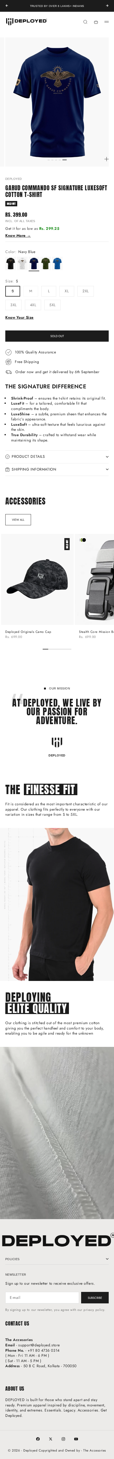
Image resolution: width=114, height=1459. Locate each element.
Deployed (13, 178)
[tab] (25, 501)
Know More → (18, 235)
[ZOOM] (106, 159)
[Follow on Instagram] (63, 1439)
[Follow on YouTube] (76, 1439)
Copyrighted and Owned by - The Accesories (72, 1450)
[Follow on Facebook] (38, 1439)
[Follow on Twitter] (51, 1439)
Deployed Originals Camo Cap (28, 632)
